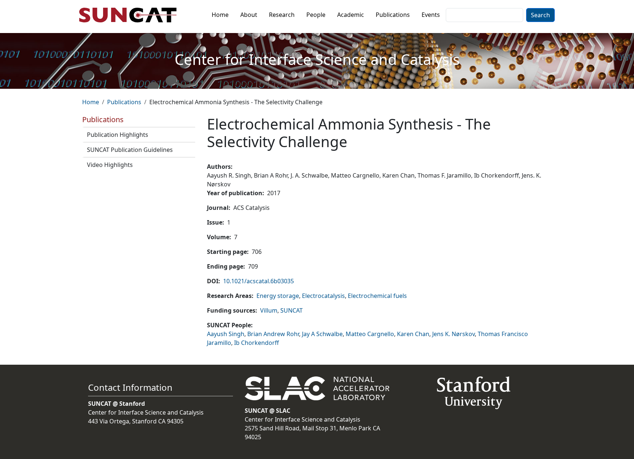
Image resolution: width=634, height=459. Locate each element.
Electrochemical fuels (377, 296)
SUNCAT (291, 310)
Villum (268, 310)
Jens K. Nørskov (453, 334)
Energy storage (277, 296)
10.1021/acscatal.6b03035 (258, 281)
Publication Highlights (117, 135)
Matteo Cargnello (370, 334)
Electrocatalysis (323, 296)
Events (431, 15)
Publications (393, 15)
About (248, 15)
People (315, 15)
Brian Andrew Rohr (273, 334)
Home (220, 15)
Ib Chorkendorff (256, 343)
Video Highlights (110, 165)
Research (282, 15)
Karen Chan (413, 334)
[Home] (130, 15)
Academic (350, 15)
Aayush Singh (225, 334)
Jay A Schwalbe (322, 334)
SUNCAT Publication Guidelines (130, 150)
